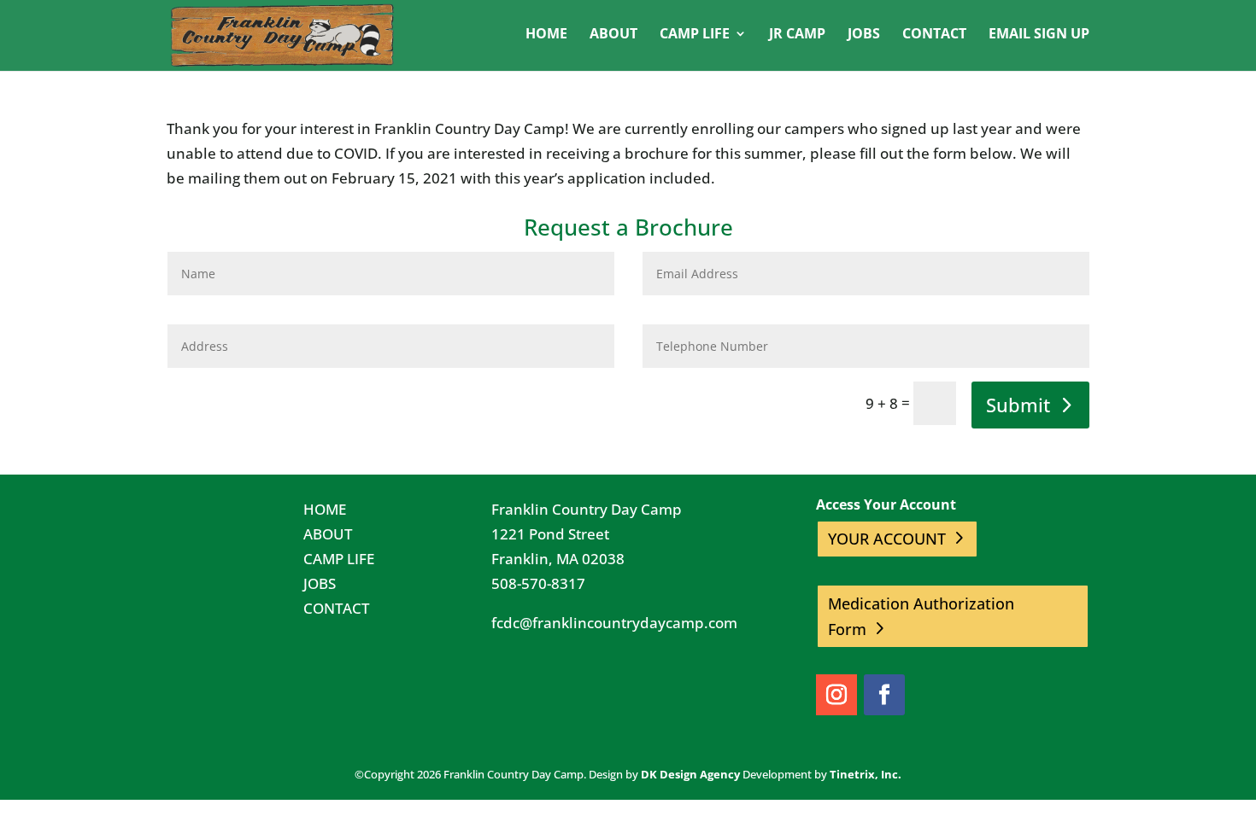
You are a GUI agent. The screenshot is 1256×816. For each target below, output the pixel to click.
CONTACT (336, 608)
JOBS (319, 583)
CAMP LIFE (338, 558)
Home (546, 35)
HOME (324, 509)
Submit (1018, 404)
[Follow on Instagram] (836, 694)
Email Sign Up (1039, 35)
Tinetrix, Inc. (865, 774)
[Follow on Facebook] (884, 694)
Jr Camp (797, 35)
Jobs (864, 35)
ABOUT (327, 534)
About (613, 35)
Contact (934, 35)
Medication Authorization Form (921, 616)
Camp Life (695, 35)
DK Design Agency (690, 774)
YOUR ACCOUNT (887, 538)
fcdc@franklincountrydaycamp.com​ (614, 622)
